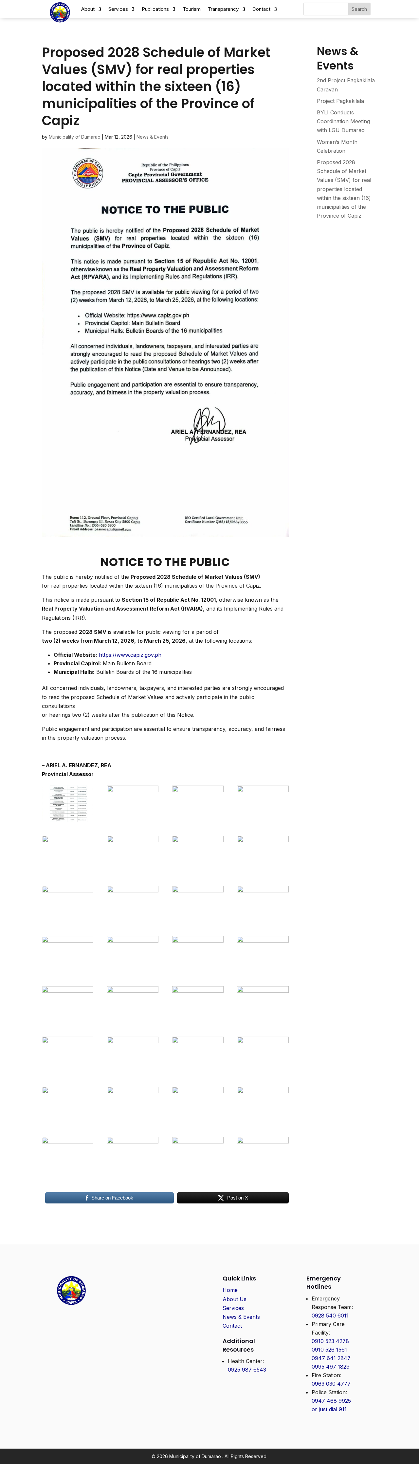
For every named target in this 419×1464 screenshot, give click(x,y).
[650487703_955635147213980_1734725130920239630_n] (67, 1123)
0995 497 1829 (331, 1366)
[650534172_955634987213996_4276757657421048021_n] (198, 1073)
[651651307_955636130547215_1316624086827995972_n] (132, 872)
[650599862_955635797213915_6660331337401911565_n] (132, 1073)
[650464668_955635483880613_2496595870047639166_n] (262, 1123)
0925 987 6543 (247, 1369)
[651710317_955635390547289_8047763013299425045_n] (262, 1173)
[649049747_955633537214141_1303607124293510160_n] (132, 1173)
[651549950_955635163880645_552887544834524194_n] (198, 922)
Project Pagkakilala (340, 101)
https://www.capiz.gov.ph (130, 655)
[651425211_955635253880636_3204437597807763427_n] (132, 972)
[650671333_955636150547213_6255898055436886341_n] (198, 1023)
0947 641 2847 (331, 1358)
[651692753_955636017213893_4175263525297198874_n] (132, 822)
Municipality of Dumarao (74, 137)
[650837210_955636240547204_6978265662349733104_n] (262, 972)
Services (233, 1308)
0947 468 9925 (331, 1400)
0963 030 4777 (331, 1383)
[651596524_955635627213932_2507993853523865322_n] (262, 872)
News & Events (153, 137)
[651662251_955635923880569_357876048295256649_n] (198, 822)
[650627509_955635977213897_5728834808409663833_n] (67, 1073)
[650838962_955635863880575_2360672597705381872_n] (198, 972)
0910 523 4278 (330, 1341)
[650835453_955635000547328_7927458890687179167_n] (67, 1023)
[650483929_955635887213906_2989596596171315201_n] (132, 1123)
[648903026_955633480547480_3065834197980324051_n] (198, 1173)
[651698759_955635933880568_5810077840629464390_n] (67, 822)
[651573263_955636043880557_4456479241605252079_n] (132, 922)
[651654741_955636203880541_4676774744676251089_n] (262, 822)
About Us (234, 1299)
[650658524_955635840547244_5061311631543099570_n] (262, 1023)
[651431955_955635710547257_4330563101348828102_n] (67, 972)
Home (230, 1290)
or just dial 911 (329, 1409)
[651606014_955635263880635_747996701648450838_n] (198, 872)
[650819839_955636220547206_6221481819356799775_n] (132, 1023)
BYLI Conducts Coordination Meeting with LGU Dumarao (343, 121)
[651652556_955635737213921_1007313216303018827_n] (67, 872)
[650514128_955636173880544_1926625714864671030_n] (262, 1073)
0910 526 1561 (329, 1349)
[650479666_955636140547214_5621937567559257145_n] (198, 1123)
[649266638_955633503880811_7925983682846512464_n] (67, 1173)
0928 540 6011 (330, 1315)
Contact (232, 1325)
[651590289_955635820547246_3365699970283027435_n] (67, 922)
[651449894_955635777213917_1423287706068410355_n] (262, 922)
